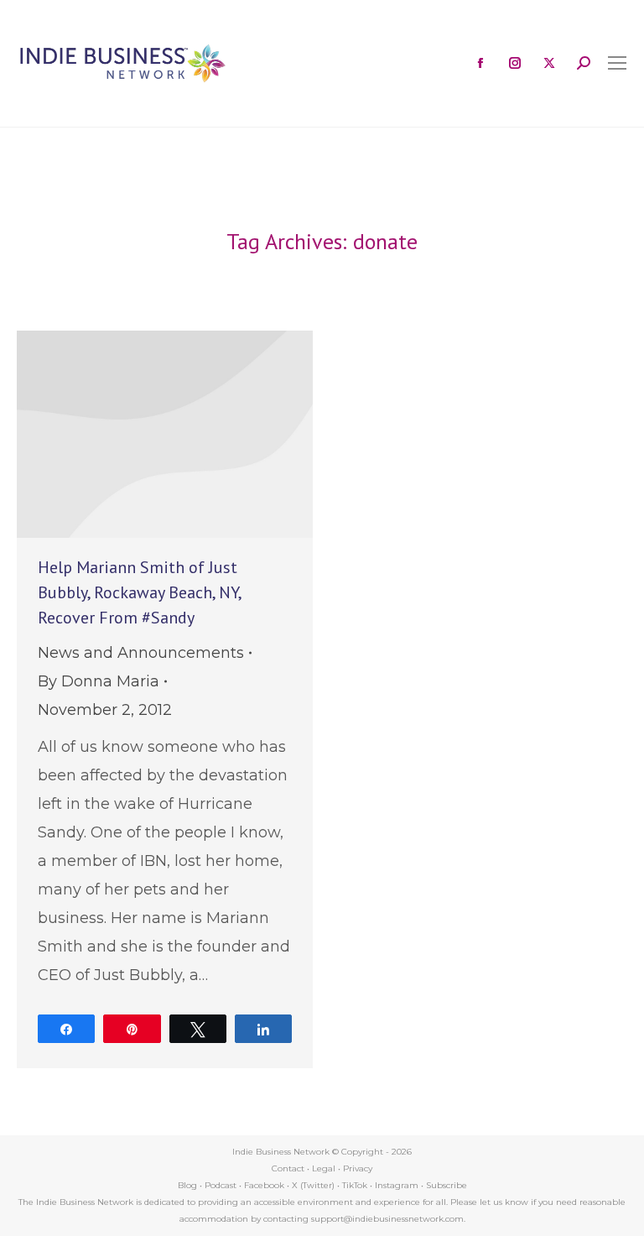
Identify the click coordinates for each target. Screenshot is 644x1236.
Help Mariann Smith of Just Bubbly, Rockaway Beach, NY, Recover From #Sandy (139, 592)
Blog (187, 1185)
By (98, 681)
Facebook (264, 1185)
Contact (288, 1168)
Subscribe (446, 1185)
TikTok (354, 1185)
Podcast (220, 1185)
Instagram (396, 1185)
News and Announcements (141, 653)
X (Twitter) (314, 1185)
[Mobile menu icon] (617, 63)
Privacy (357, 1168)
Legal (323, 1168)
